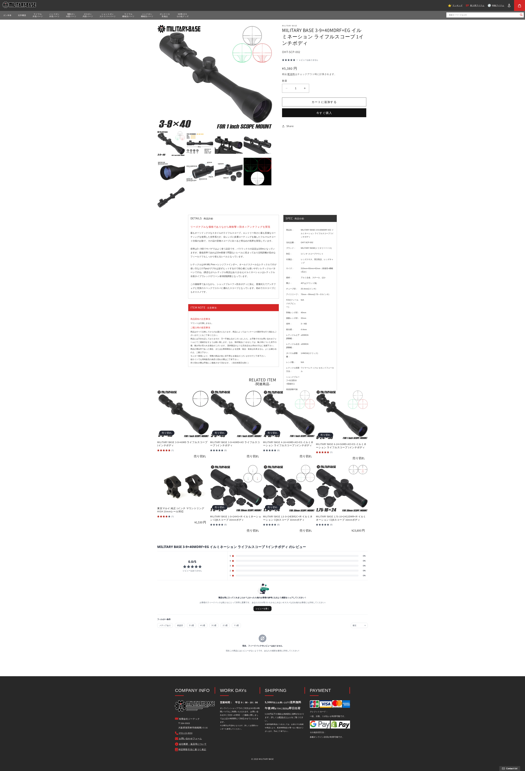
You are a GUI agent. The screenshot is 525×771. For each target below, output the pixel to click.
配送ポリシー (285, 717)
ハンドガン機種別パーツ (147, 15)
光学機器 (22, 15)
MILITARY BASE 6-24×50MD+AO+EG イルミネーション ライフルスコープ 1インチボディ (341, 446)
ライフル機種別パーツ (128, 15)
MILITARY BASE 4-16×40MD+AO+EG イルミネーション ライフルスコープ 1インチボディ (288, 444)
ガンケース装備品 (165, 15)
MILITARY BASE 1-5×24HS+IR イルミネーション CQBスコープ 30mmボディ (235, 518)
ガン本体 (7, 15)
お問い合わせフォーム (190, 738)
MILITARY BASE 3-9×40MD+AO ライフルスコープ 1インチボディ (235, 444)
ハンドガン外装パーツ (54, 15)
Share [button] (290, 126)
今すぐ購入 (324, 113)
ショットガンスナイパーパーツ (108, 15)
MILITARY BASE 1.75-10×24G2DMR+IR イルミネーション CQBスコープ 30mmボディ (341, 518)
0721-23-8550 (185, 733)
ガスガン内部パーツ (88, 15)
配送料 (291, 74)
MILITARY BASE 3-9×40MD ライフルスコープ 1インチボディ (182, 444)
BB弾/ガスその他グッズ (183, 15)
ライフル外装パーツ (38, 15)
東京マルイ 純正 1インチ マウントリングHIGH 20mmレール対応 (180, 510)
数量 (284, 80)
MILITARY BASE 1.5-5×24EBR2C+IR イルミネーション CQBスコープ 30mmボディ (287, 518)
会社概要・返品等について (193, 744)
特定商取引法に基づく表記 (192, 749)
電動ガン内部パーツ (71, 15)
